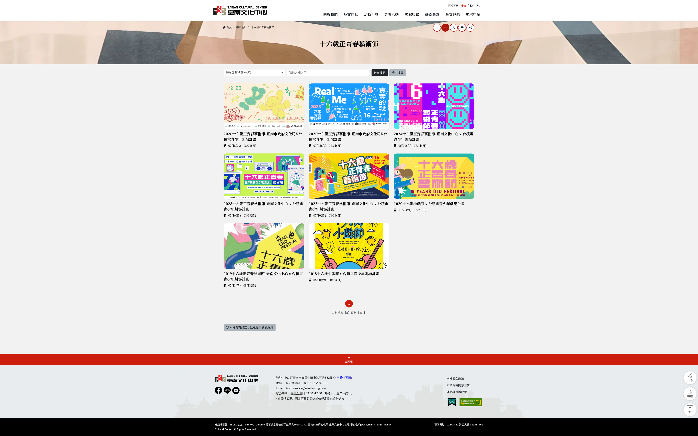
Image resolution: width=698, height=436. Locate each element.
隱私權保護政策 (457, 391)
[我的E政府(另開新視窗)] (452, 402)
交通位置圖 (343, 377)
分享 (470, 28)
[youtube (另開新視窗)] (236, 390)
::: (448, 1)
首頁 (229, 27)
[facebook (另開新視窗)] (218, 390)
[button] (478, 5)
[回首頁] (240, 10)
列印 (462, 28)
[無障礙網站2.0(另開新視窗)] (471, 402)
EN (472, 5)
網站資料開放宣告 (458, 385)
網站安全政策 (455, 378)
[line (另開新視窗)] (227, 390)
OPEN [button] (349, 361)
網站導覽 (453, 5)
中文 (463, 5)
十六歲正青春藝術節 (262, 27)
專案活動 (241, 27)
